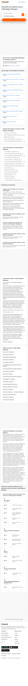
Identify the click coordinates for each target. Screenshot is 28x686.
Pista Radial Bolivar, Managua (9, 357)
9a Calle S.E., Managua (8, 391)
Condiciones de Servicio (6, 653)
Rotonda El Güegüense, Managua (10, 386)
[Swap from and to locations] (22, 14)
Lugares (16, 635)
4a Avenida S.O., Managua (8, 371)
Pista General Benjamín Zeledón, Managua (12, 368)
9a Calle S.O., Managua (8, 373)
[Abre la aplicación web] (5, 650)
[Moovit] (5, 2)
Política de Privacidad (16, 653)
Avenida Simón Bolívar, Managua (10, 384)
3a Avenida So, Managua (8, 397)
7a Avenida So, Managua (8, 362)
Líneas (16, 633)
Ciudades (16, 641)
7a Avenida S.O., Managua (8, 399)
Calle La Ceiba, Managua (8, 354)
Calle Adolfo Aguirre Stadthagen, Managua (12, 376)
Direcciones (17, 643)
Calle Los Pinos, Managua (8, 351)
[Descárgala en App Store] (14, 647)
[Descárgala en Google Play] (5, 647)
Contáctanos (3, 655)
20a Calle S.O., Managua (8, 389)
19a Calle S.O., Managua (8, 381)
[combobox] (14, 14)
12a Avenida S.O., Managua (9, 379)
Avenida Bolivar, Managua (8, 359)
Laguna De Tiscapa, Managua (9, 394)
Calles (16, 637)
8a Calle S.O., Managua (19, 391)
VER (15, 132)
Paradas (16, 639)
